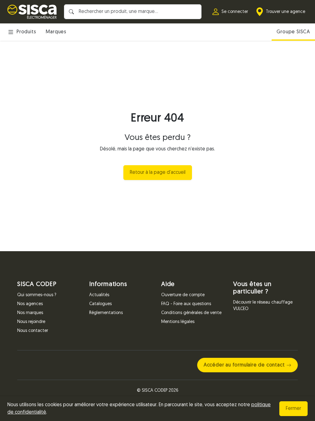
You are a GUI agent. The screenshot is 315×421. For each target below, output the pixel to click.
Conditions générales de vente (191, 313)
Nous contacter (32, 331)
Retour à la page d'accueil (157, 172)
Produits (26, 32)
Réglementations (106, 313)
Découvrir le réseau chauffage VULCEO (263, 305)
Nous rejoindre (31, 322)
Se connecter (234, 12)
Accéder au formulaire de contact (244, 365)
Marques (56, 32)
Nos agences (30, 304)
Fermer (293, 408)
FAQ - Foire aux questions (186, 304)
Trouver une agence (285, 12)
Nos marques (30, 313)
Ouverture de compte (183, 295)
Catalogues (100, 304)
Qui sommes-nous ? (36, 295)
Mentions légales (177, 322)
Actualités (99, 295)
